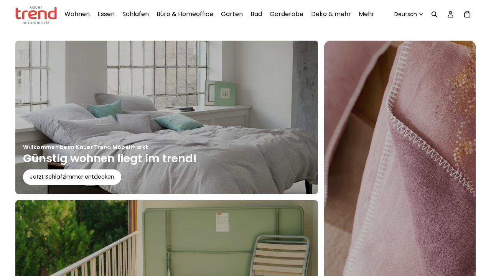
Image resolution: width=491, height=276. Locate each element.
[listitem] (366, 14)
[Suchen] (434, 14)
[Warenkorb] (467, 14)
